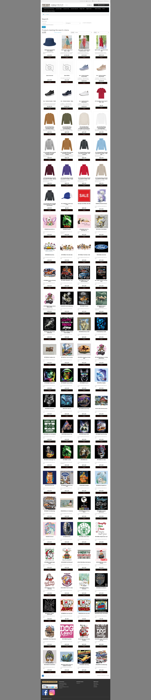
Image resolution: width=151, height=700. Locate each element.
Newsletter (95, 686)
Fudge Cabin (82, 8)
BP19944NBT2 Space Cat (50, 382)
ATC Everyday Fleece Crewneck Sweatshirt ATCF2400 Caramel (49, 127)
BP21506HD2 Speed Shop (84, 408)
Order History (96, 684)
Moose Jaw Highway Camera (64, 686)
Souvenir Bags (59, 8)
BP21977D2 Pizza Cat (49, 485)
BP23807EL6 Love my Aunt (66, 613)
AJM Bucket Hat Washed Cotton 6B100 (49, 50)
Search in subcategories (87, 22)
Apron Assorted (49, 75)
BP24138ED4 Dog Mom (66, 639)
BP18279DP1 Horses (84, 306)
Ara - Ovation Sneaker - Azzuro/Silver (84, 76)
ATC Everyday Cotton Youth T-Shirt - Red (101, 102)
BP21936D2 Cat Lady (101, 459)
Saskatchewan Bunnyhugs (49, 8)
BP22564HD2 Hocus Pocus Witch (84, 511)
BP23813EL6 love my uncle (84, 613)
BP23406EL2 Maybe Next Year (101, 536)
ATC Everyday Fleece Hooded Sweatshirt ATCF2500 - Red (84, 178)
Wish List (95, 685)
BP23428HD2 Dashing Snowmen (84, 588)
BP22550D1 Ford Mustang (49, 511)
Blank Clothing (98, 8)
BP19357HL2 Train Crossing (67, 357)
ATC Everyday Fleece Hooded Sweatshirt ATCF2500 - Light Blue (101, 153)
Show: (95, 32)
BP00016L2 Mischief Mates (101, 203)
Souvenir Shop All (74, 8)
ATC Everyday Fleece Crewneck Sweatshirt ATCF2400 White (101, 127)
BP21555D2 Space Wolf (84, 434)
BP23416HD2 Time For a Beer (67, 587)
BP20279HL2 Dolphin (101, 382)
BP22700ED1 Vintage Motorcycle (101, 511)
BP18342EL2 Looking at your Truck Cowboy (67, 332)
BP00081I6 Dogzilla (67, 229)
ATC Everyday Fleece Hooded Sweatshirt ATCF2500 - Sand (101, 178)
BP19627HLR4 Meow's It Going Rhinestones (101, 358)
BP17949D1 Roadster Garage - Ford (101, 281)
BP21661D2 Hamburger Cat (49, 459)
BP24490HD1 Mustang (84, 664)
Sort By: (72, 32)
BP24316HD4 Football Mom (49, 664)
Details (49, 57)
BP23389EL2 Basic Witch (84, 536)
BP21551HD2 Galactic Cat (67, 434)
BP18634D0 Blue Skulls (101, 331)
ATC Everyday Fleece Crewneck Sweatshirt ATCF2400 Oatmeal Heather (84, 127)
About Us (60, 687)
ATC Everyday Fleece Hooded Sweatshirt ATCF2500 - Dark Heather (84, 153)
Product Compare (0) (57, 32)
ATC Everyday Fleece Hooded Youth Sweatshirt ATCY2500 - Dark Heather (49, 204)
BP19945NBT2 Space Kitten (67, 382)
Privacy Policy (61, 685)
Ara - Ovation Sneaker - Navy (67, 101)
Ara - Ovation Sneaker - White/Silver (84, 102)
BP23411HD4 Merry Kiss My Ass (84, 562)
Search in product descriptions (48, 24)
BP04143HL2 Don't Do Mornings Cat (84, 230)
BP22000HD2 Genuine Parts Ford (67, 486)
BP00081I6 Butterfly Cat (50, 229)
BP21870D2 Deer (84, 459)
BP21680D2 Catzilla (67, 459)
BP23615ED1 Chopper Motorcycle (49, 614)
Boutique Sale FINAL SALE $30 (84, 203)
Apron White (67, 75)
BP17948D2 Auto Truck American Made (84, 281)
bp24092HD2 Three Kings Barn (49, 639)
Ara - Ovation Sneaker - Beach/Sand (101, 76)
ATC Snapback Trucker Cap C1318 (67, 204)
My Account (96, 683)
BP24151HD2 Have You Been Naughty (84, 639)
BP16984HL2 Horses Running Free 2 (50, 281)
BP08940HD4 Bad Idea (49, 254)
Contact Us (78, 683)
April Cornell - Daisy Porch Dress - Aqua (66, 50)
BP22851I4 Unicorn (49, 536)
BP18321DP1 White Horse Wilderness (49, 332)
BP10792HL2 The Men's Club (84, 254)
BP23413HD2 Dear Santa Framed (101, 563)
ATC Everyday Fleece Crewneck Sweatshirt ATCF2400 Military (66, 127)
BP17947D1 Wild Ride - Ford (66, 280)
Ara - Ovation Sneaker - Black (49, 101)
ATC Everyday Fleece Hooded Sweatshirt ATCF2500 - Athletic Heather (50, 153)
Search (47, 14)
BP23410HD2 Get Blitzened (66, 562)
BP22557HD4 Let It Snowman (67, 511)
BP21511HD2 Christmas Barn (101, 408)
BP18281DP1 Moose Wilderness (101, 306)
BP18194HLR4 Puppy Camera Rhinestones (50, 306)
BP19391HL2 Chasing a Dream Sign (84, 358)
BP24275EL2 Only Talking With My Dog (101, 639)
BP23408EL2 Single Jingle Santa (49, 563)
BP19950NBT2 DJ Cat (84, 382)
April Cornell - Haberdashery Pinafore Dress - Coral (84, 50)
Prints (103, 8)
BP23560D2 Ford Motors (101, 587)
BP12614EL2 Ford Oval (101, 254)
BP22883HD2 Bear (66, 536)
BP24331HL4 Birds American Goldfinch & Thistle (67, 665)
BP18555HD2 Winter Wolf (84, 331)
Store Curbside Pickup (63, 684)
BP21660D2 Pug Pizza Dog (101, 434)
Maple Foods (88, 8)
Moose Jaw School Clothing (49, 11)
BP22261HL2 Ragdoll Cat (101, 485)
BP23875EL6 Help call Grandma (101, 613)
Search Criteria (44, 21)
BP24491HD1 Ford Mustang (101, 664)
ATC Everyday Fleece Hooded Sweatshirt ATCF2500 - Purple (67, 178)
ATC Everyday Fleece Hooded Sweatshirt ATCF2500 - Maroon (49, 178)
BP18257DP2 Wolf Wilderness (67, 306)
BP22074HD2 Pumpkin (84, 485)
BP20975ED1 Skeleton (49, 408)
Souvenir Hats (66, 8)
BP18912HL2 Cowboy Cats (49, 357)
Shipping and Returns (62, 683)
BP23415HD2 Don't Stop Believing (50, 588)
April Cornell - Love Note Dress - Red (101, 50)
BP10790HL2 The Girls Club (66, 254)
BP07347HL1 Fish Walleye (101, 229)
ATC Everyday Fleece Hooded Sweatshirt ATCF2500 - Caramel (67, 153)
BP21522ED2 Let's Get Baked (50, 434)
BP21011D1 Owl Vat (67, 408)
